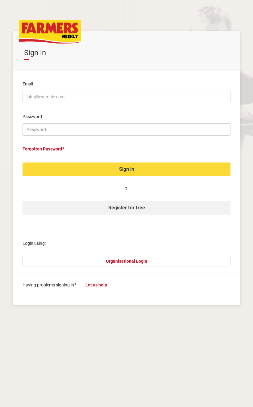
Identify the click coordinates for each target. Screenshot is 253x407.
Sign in (126, 169)
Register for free (126, 208)
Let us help (96, 284)
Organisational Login (126, 261)
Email (28, 83)
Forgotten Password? (43, 148)
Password (32, 116)
